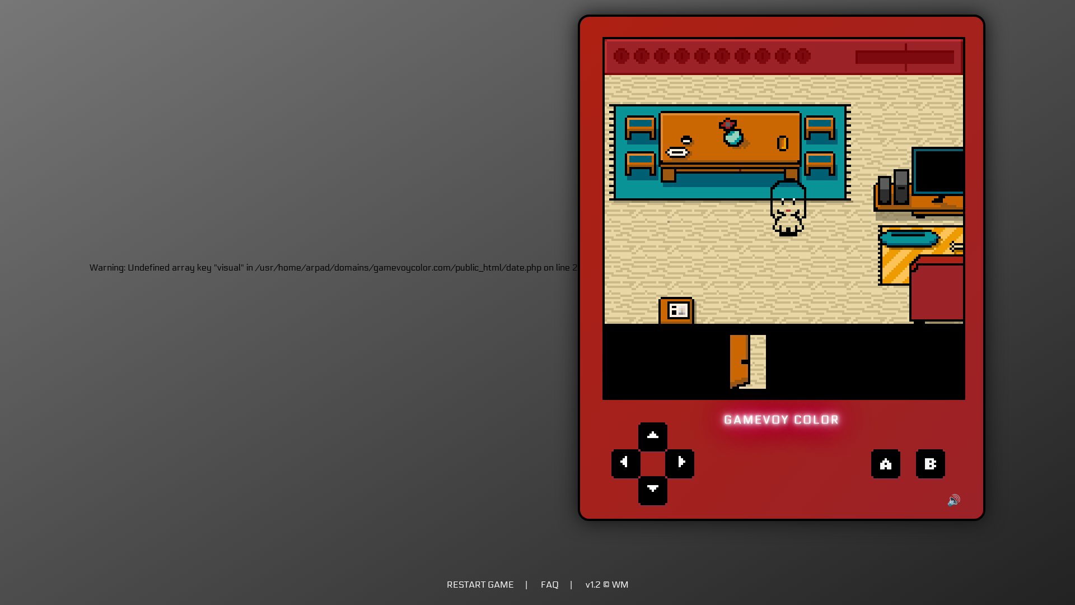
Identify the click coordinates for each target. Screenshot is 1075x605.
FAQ (550, 584)
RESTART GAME (480, 584)
